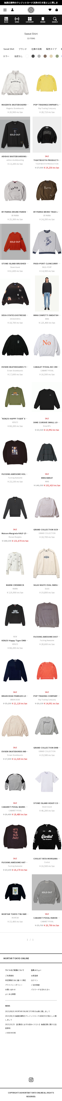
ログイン (34, 980)
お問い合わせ (10, 989)
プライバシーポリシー (13, 985)
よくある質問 (10, 994)
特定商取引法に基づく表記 (15, 980)
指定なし (18, 56)
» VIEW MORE (10, 1032)
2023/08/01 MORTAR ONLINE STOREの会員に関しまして (27, 1011)
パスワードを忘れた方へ (40, 989)
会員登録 (34, 975)
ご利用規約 (9, 975)
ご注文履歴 (35, 985)
